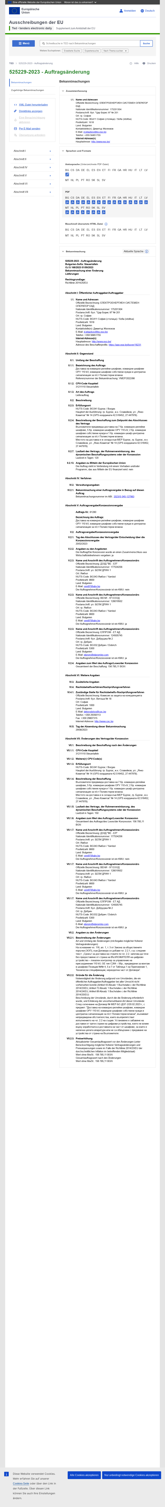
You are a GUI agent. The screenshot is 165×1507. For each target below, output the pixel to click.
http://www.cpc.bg (104, 721)
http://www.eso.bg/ (100, 141)
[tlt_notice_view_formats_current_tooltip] (146, 251)
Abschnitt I (20, 151)
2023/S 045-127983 (124, 496)
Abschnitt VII (21, 192)
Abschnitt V (20, 175)
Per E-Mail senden (29, 128)
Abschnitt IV (20, 167)
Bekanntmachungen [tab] (21, 82)
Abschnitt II (20, 159)
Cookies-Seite (21, 1483)
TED (11, 63)
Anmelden (130, 10)
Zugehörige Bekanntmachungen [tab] (27, 90)
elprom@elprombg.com (96, 654)
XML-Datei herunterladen (33, 104)
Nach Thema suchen (114, 51)
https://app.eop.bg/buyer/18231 (125, 344)
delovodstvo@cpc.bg (95, 711)
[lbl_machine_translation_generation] (106, 224)
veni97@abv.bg (92, 586)
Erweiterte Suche (72, 51)
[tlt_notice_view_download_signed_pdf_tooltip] (67, 174)
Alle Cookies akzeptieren (84, 1475)
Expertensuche (92, 51)
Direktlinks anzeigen (30, 111)
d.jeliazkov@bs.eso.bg (94, 132)
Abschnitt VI (20, 183)
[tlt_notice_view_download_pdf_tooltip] (67, 202)
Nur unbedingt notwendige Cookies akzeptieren (131, 1475)
